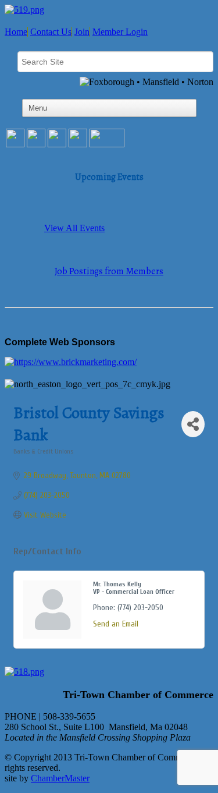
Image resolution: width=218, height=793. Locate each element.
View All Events (74, 228)
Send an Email (115, 624)
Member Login (120, 32)
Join (82, 32)
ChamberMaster (60, 778)
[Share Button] (193, 424)
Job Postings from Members (109, 271)
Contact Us (51, 32)
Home (16, 32)
